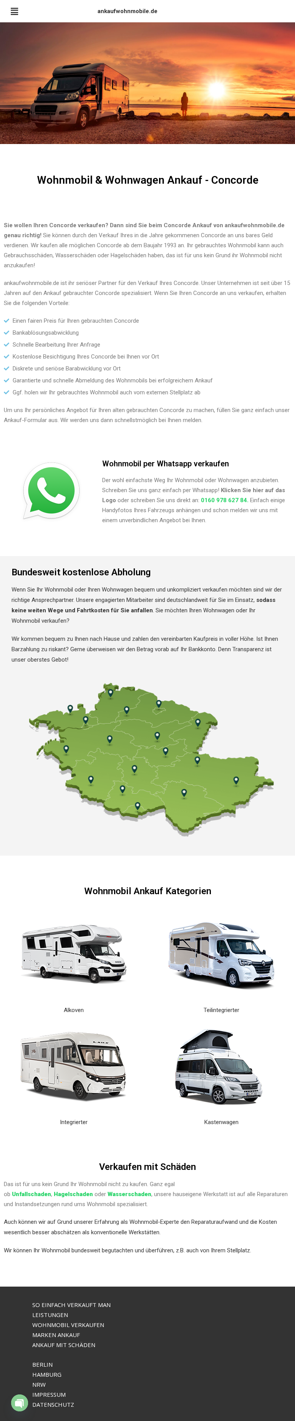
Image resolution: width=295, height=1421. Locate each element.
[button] (14, 11)
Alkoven (74, 1010)
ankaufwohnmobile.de (127, 11)
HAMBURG (46, 1374)
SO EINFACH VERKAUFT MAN (71, 1305)
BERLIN (42, 1364)
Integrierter (74, 1122)
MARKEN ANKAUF (56, 1335)
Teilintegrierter (221, 1010)
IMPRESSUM (49, 1394)
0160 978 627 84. (225, 500)
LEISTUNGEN (50, 1315)
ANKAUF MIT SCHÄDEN (63, 1345)
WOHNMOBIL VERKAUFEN (68, 1325)
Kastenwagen (221, 1122)
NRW (39, 1384)
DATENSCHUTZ (53, 1404)
